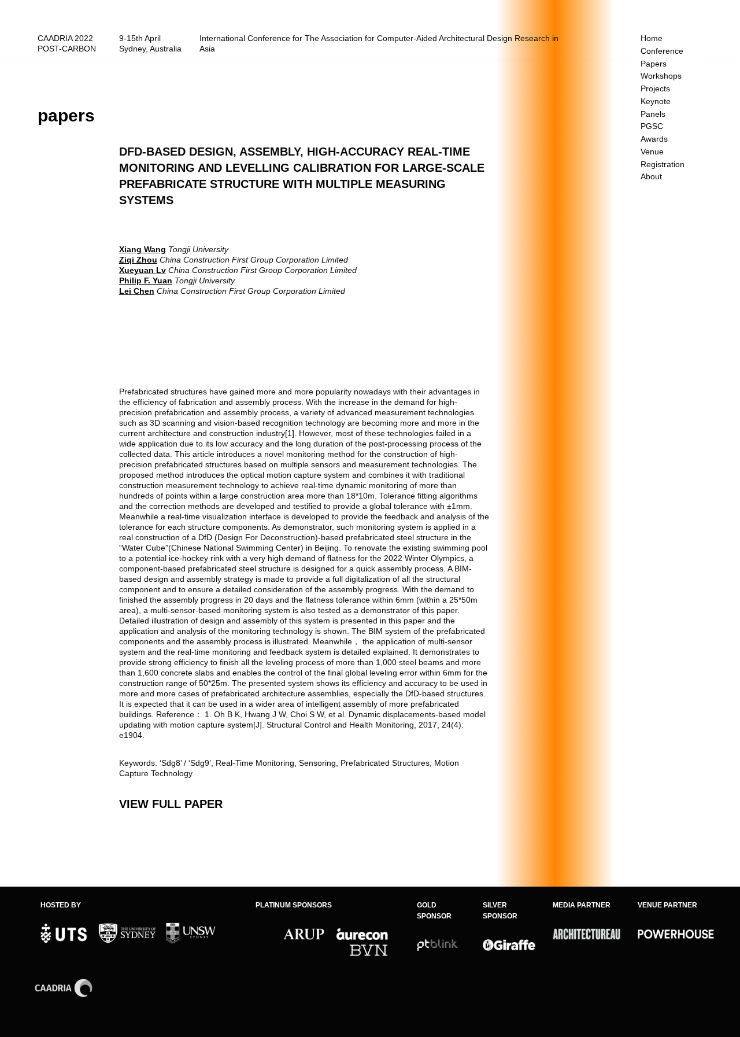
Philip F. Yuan (145, 280)
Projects (655, 88)
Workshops (661, 76)
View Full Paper (171, 804)
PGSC (652, 126)
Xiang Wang (142, 249)
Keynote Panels (656, 108)
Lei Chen (136, 291)
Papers (654, 64)
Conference (662, 51)
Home (652, 38)
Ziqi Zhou (138, 259)
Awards (654, 139)
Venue (652, 151)
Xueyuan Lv (142, 270)
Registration (662, 164)
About (651, 176)
